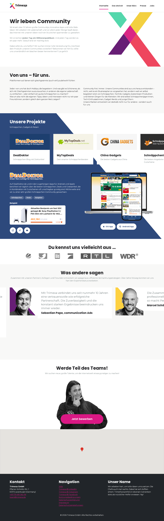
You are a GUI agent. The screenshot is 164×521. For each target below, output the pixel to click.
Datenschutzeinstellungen (71, 505)
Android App (128, 226)
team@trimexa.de (18, 497)
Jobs (61, 486)
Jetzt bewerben (82, 419)
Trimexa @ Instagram (68, 492)
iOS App (109, 226)
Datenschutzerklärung (69, 500)
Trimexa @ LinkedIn (68, 489)
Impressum (64, 503)
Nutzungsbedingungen (69, 497)
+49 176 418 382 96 (18, 495)
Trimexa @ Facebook (68, 495)
